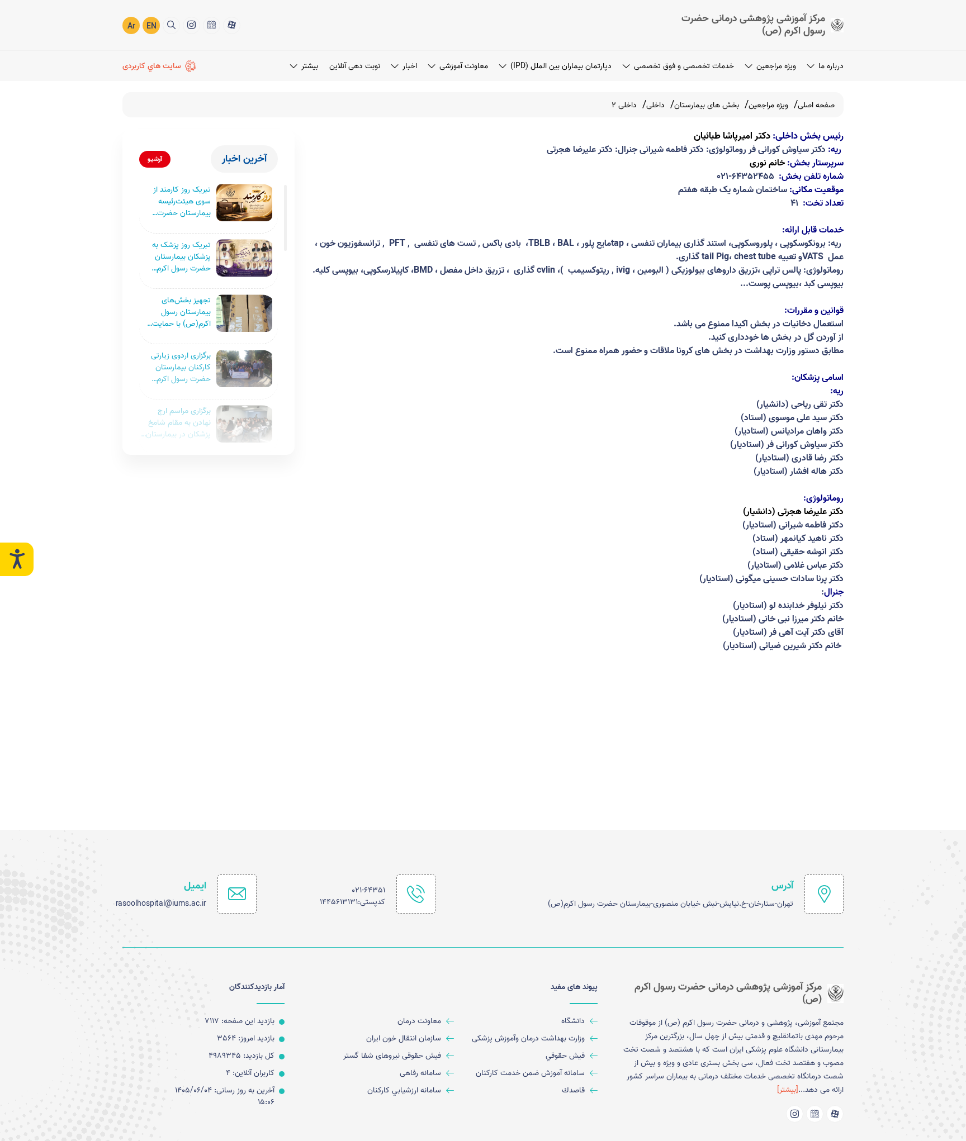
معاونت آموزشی (463, 66)
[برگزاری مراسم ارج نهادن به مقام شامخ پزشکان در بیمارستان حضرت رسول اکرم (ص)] (244, 424)
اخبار (409, 66)
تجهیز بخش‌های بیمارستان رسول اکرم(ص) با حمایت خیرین (181, 312)
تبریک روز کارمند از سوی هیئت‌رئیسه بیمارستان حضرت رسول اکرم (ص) (182, 201)
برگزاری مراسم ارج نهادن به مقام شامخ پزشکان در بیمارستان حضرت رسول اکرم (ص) (178, 422)
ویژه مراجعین (776, 66)
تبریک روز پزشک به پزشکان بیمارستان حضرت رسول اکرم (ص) (181, 256)
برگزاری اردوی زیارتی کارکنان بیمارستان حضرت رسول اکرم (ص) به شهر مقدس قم (179, 367)
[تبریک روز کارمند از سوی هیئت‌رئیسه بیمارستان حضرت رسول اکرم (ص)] (244, 202)
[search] (171, 25)
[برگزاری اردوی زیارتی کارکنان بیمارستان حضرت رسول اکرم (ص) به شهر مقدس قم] (244, 368)
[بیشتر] (787, 1089)
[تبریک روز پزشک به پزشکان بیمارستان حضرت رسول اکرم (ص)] (244, 258)
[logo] (751, 25)
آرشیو (155, 159)
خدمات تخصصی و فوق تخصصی (684, 66)
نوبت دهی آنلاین (354, 66)
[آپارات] (231, 25)
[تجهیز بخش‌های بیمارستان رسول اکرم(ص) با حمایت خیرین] (244, 313)
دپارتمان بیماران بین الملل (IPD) (561, 66)
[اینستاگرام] (191, 25)
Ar (131, 26)
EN (151, 26)
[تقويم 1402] (211, 25)
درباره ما (831, 66)
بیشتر (309, 66)
